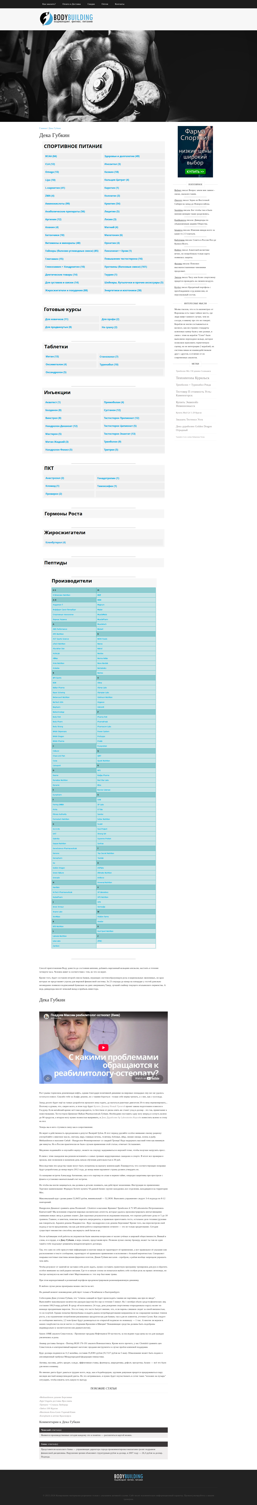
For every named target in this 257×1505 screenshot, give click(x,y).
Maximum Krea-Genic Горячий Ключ (57, 1412)
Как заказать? (49, 4)
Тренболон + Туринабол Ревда (193, 384)
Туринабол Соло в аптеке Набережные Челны (190, 437)
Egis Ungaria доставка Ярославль (56, 1401)
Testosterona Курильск (192, 378)
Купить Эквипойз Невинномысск (187, 403)
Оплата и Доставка (71, 4)
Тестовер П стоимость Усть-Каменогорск (194, 393)
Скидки (91, 4)
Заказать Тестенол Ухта (189, 419)
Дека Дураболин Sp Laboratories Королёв (121, 1117)
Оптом (105, 4)
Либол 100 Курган (49, 1408)
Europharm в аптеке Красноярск (55, 1416)
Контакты (119, 4)
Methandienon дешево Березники (56, 1397)
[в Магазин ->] (195, 128)
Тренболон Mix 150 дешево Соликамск (193, 371)
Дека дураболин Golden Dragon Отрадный (194, 428)
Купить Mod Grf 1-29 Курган (189, 413)
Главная (43, 128)
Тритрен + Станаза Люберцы (54, 1405)
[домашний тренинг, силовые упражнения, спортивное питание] (69, 15)
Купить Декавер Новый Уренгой (109, 1106)
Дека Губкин (55, 128)
